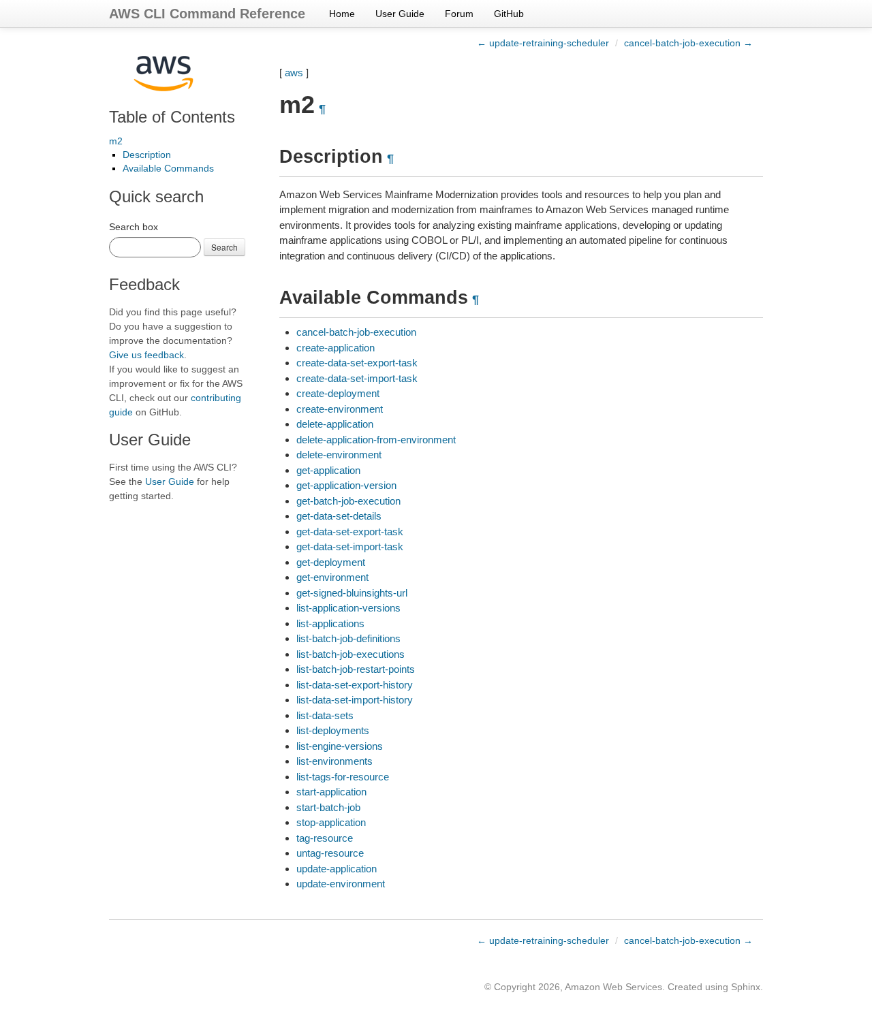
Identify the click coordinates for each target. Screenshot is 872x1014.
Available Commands (168, 168)
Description (147, 154)
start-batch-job (328, 807)
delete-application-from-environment (376, 439)
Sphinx (745, 986)
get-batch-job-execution (348, 501)
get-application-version (346, 485)
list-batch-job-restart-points (355, 669)
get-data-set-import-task (349, 546)
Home (342, 13)
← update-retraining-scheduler (543, 42)
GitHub (509, 13)
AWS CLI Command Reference (207, 13)
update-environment (340, 883)
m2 (116, 141)
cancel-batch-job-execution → (688, 42)
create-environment (339, 409)
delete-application (334, 424)
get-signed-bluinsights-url (351, 593)
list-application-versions (348, 608)
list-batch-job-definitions (348, 638)
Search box (133, 226)
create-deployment (337, 393)
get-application (328, 470)
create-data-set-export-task (357, 362)
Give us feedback (146, 354)
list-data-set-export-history (354, 685)
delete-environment (339, 454)
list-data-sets (325, 715)
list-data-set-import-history (354, 700)
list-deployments (332, 730)
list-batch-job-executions (350, 654)
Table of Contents (172, 117)
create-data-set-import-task (357, 378)
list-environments (334, 761)
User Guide (399, 13)
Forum (459, 13)
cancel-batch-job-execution (356, 332)
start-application (331, 791)
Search (224, 247)
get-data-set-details (339, 516)
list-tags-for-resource (342, 776)
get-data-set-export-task (349, 531)
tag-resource (324, 838)
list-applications (330, 623)
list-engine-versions (339, 746)
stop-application (331, 822)
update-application (336, 868)
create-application (335, 347)
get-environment (332, 577)
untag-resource (330, 853)
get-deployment (330, 562)
